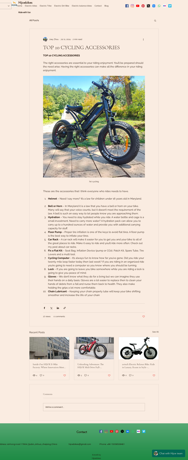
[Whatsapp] (159, 5)
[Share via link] (64, 308)
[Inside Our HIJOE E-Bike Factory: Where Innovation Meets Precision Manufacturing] (49, 348)
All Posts (34, 20)
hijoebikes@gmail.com (80, 444)
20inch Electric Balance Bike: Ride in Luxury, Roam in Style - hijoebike (138, 366)
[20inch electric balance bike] (139, 348)
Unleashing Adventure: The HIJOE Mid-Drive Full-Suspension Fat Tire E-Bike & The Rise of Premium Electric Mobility (94, 366)
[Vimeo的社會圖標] (169, 5)
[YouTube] (137, 5)
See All (155, 332)
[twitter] (148, 5)
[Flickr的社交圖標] (164, 5)
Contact (82, 432)
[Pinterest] (143, 5)
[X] (122, 431)
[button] (155, 20)
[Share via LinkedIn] (58, 308)
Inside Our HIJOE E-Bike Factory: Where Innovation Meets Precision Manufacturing (49, 366)
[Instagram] (132, 5)
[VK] (153, 5)
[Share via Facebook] (44, 308)
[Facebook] (127, 5)
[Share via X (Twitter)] (51, 308)
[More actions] (143, 39)
